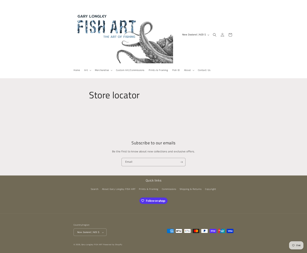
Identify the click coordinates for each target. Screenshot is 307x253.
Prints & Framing (148, 189)
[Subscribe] (181, 162)
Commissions (169, 189)
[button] (87, 70)
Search (94, 189)
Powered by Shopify (112, 244)
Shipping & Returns (191, 189)
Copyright (210, 189)
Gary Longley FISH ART (92, 244)
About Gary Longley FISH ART (119, 189)
